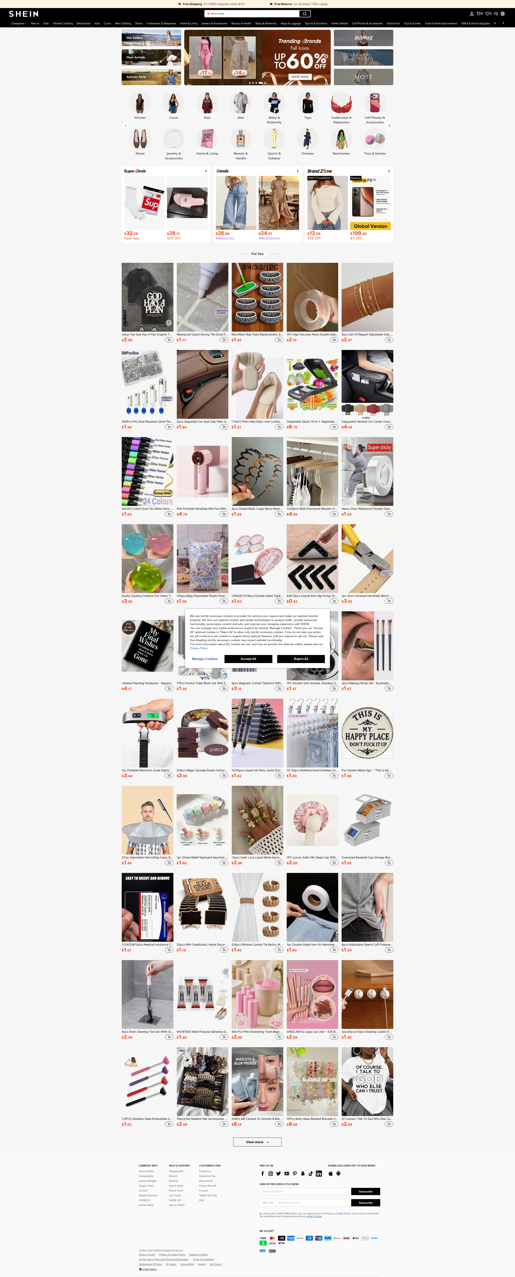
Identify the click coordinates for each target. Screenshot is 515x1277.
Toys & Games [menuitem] (412, 23)
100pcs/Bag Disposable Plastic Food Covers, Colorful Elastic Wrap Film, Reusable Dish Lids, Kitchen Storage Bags (202, 595)
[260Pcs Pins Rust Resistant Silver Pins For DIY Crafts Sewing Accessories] (147, 384)
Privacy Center (147, 1254)
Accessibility (187, 1264)
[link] (129, 4)
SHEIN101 (144, 1200)
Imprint (202, 1264)
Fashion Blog (146, 1205)
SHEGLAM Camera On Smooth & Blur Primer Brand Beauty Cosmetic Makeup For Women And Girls (257, 1118)
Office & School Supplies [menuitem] (475, 23)
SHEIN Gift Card (208, 1195)
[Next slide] (326, 56)
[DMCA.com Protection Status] (272, 1250)
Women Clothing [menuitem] (63, 23)
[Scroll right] (503, 23)
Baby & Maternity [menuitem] (266, 23)
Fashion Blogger (148, 1181)
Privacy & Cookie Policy (338, 1213)
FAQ (201, 1200)
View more (255, 1142)
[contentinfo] (320, 1240)
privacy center (314, 1216)
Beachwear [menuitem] (84, 23)
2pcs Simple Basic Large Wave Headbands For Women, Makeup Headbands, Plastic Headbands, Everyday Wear (257, 508)
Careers (143, 1190)
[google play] (338, 1175)
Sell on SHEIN (177, 1205)
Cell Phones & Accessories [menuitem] (367, 23)
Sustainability (146, 1176)
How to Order (176, 1185)
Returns (173, 1176)
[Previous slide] (188, 56)
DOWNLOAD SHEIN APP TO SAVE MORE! (352, 1166)
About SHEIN (146, 1171)
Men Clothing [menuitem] (123, 23)
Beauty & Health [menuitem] (241, 23)
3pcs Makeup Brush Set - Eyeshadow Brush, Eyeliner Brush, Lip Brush (367, 683)
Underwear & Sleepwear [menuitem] (161, 23)
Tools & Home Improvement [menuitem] (441, 23)
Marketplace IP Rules (150, 1264)
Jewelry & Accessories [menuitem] (214, 23)
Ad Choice (215, 1264)
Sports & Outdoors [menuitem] (316, 23)
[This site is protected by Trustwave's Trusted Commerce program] (263, 1250)
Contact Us (205, 1171)
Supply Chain (146, 1185)
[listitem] (147, 303)
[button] (495, 13)
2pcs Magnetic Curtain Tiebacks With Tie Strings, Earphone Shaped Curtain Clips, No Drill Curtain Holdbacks (257, 683)
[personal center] (471, 13)
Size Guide (175, 1195)
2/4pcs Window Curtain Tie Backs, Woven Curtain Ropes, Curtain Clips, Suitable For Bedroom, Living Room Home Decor (257, 944)
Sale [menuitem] (46, 23)
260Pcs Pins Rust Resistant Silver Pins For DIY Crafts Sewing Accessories (147, 421)
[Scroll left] (498, 23)
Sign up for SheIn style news (279, 1184)
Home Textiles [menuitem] (339, 23)
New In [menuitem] (35, 23)
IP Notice (171, 1264)
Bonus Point (205, 1181)
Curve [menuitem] (107, 23)
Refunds (173, 1181)
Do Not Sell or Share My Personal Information (163, 1259)
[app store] (331, 1175)
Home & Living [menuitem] (189, 23)
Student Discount (148, 1195)
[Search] (304, 13)
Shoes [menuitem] (138, 23)
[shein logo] (23, 13)
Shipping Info (176, 1171)
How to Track (176, 1190)
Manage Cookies (198, 1254)
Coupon (203, 1190)
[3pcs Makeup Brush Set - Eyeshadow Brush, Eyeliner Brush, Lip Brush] (367, 645)
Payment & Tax (207, 1176)
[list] (292, 1174)
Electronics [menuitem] (393, 23)
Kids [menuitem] (97, 23)
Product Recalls (207, 1185)
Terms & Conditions (203, 1259)
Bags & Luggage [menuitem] (291, 23)
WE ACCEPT (267, 1231)
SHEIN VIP (175, 1200)
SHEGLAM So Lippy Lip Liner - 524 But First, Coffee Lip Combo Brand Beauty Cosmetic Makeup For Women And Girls (312, 1031)
